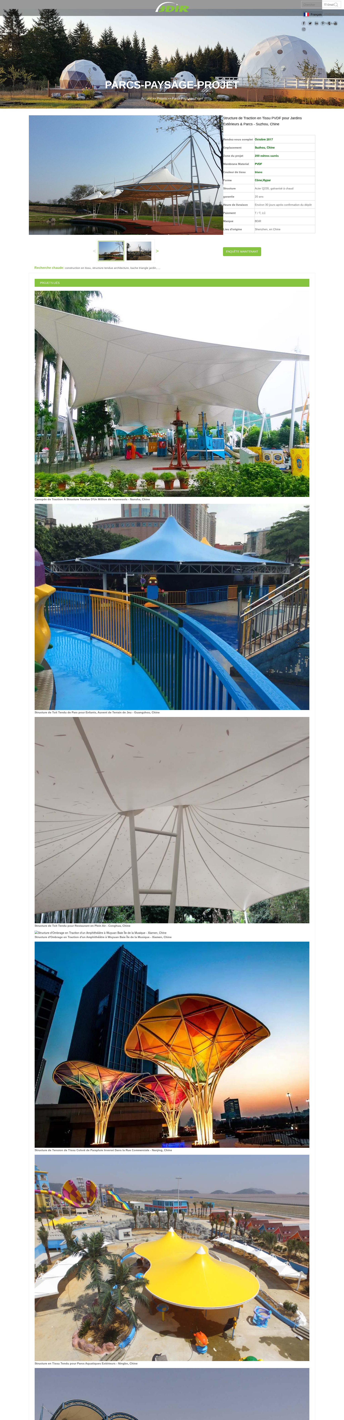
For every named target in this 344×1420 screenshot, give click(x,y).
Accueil (146, 98)
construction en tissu (78, 267)
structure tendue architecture (110, 267)
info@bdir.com (332, 14)
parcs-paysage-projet (187, 98)
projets (162, 98)
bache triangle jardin (143, 267)
